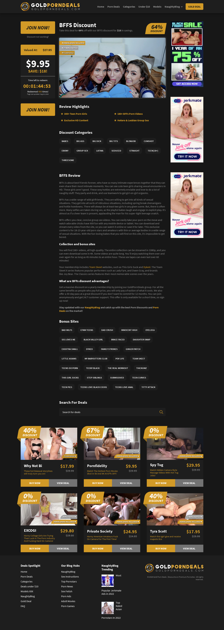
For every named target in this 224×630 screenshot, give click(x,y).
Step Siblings (94, 377)
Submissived (117, 377)
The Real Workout (118, 368)
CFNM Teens (86, 330)
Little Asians (69, 358)
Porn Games (68, 606)
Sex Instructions (70, 576)
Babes (65, 141)
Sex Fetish (66, 591)
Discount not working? (38, 36)
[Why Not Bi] (49, 443)
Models (157, 6)
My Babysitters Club (96, 358)
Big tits (113, 141)
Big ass (80, 141)
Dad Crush (107, 330)
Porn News (67, 586)
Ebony (65, 150)
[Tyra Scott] (175, 509)
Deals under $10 (29, 586)
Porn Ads (66, 596)
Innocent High (129, 330)
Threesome (68, 160)
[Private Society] (112, 509)
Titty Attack (148, 387)
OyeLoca (150, 330)
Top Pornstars (69, 581)
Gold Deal (194, 6)
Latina (99, 150)
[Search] (161, 412)
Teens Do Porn (70, 368)
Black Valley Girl (93, 339)
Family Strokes (109, 349)
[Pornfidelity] (112, 443)
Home (100, 6)
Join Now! (38, 27)
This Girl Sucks (70, 377)
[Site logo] (50, 6)
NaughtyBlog (172, 6)
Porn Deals (113, 6)
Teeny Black (93, 368)
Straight (134, 150)
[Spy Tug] (175, 443)
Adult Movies (68, 601)
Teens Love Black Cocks (93, 387)
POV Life (119, 358)
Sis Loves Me (68, 339)
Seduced (116, 150)
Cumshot (149, 141)
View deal (63, 483)
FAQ (23, 606)
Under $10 (144, 6)
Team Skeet (95, 267)
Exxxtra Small (70, 349)
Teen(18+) (153, 150)
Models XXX (27, 591)
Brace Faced (118, 339)
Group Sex (82, 150)
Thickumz (141, 368)
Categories (129, 6)
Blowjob (131, 141)
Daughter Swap (141, 339)
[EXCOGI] (49, 509)
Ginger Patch (133, 349)
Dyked (146, 267)
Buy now (34, 483)
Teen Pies (67, 387)
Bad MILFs (67, 330)
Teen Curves (139, 377)
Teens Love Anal (124, 387)
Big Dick (96, 141)
